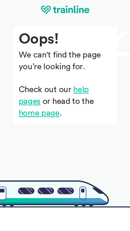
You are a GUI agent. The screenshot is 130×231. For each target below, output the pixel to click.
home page (39, 113)
